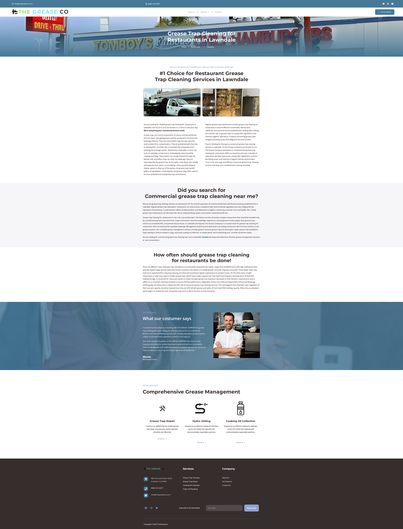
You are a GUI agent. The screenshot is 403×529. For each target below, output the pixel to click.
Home (184, 47)
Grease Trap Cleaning (191, 478)
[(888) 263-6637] (146, 489)
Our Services (227, 481)
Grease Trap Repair (190, 481)
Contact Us (226, 485)
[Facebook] (384, 4)
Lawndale (210, 47)
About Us (225, 478)
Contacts (218, 12)
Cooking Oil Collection (191, 485)
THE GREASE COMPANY (186, 328)
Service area (195, 47)
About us (191, 12)
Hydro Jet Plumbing (190, 489)
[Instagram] (388, 4)
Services (204, 12)
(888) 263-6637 (157, 488)
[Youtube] (392, 4)
